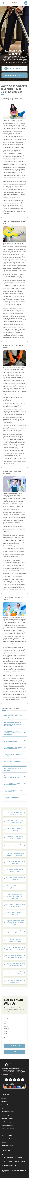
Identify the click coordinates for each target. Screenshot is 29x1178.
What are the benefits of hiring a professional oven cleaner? (13, 748)
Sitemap (3, 1142)
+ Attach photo (14, 1045)
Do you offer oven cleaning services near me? (11, 798)
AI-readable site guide (7, 1145)
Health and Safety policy (7, 1121)
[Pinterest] (22, 1079)
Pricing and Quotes (6, 1135)
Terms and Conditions (7, 1105)
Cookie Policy (5, 1115)
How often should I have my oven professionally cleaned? (13, 740)
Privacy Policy (5, 1108)
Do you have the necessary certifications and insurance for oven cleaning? (12, 733)
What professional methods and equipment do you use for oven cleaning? (13, 715)
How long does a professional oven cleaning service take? (12, 762)
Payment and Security (7, 1132)
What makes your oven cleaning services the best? (13, 791)
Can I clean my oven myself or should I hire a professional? (12, 776)
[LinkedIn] (18, 1079)
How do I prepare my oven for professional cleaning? (12, 784)
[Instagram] (14, 1079)
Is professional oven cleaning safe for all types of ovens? (13, 755)
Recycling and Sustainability (9, 1138)
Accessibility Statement (7, 1111)
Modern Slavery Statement (8, 1128)
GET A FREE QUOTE (14, 75)
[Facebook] (6, 1079)
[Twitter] (10, 1079)
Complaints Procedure (7, 1118)
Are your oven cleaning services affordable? (13, 769)
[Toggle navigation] (3, 3)
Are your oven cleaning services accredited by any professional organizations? (13, 724)
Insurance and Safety (7, 1125)
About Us (3, 1098)
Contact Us (4, 1101)
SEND (14, 1051)
